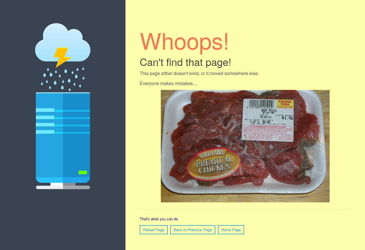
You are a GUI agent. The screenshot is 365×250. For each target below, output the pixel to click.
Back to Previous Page (193, 229)
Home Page (231, 229)
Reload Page (153, 229)
